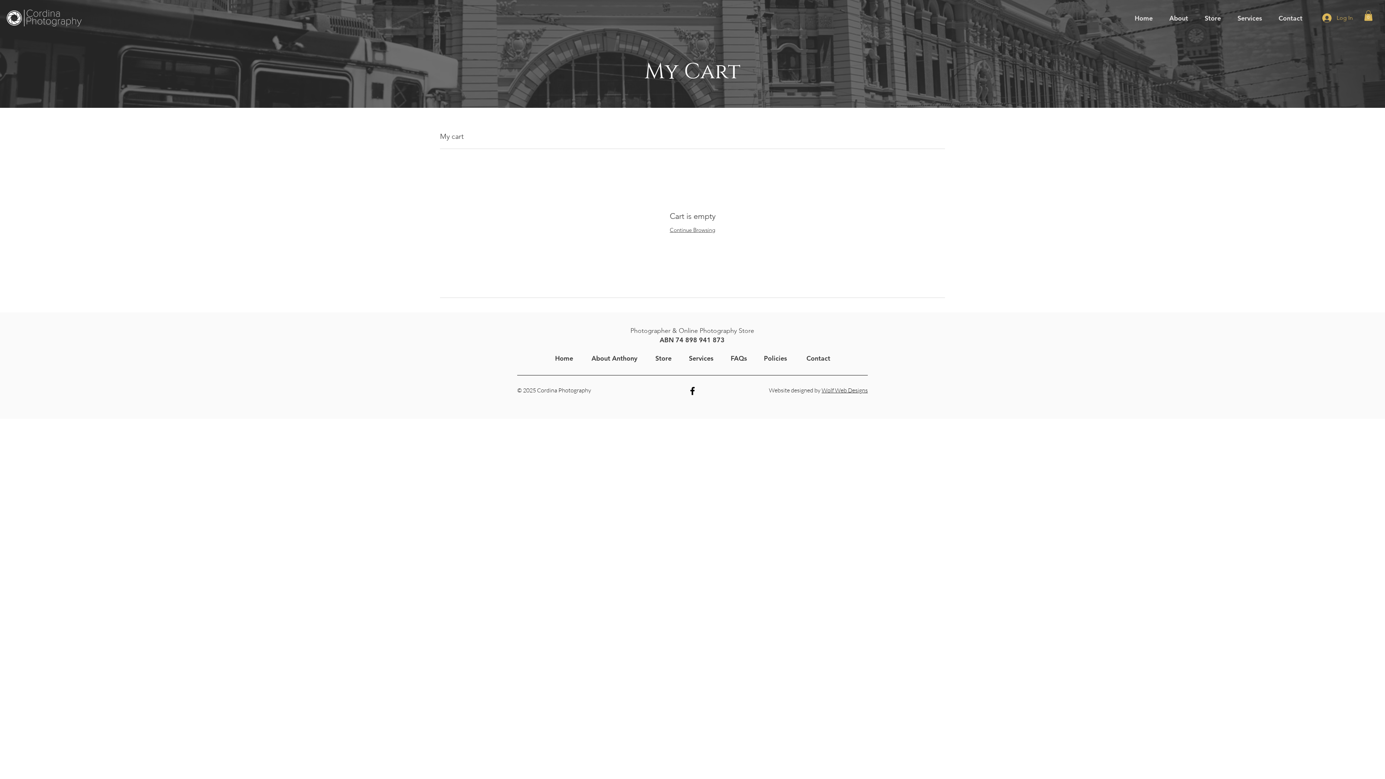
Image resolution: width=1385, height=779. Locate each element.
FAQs (739, 358)
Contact (818, 358)
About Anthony (614, 358)
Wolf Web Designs (845, 390)
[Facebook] (692, 391)
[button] (1178, 18)
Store (663, 358)
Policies (775, 358)
